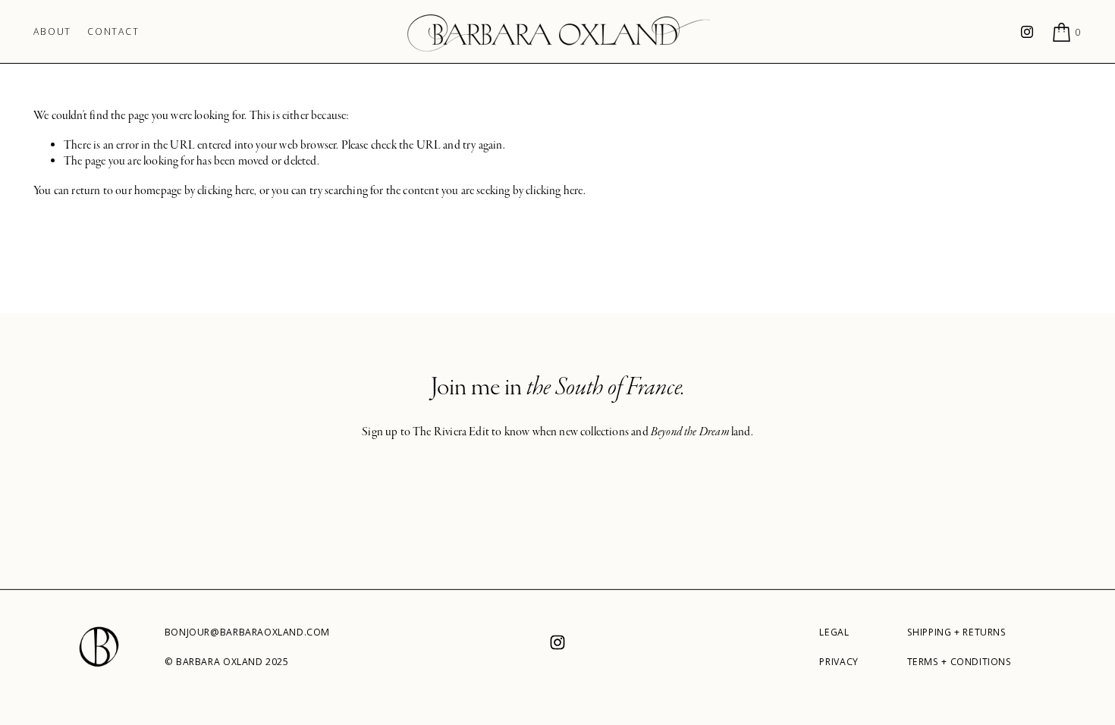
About (52, 32)
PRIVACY (838, 662)
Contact (113, 32)
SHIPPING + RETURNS (957, 632)
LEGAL (834, 632)
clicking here (225, 190)
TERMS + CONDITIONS (959, 662)
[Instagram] (1027, 31)
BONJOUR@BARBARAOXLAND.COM (247, 632)
